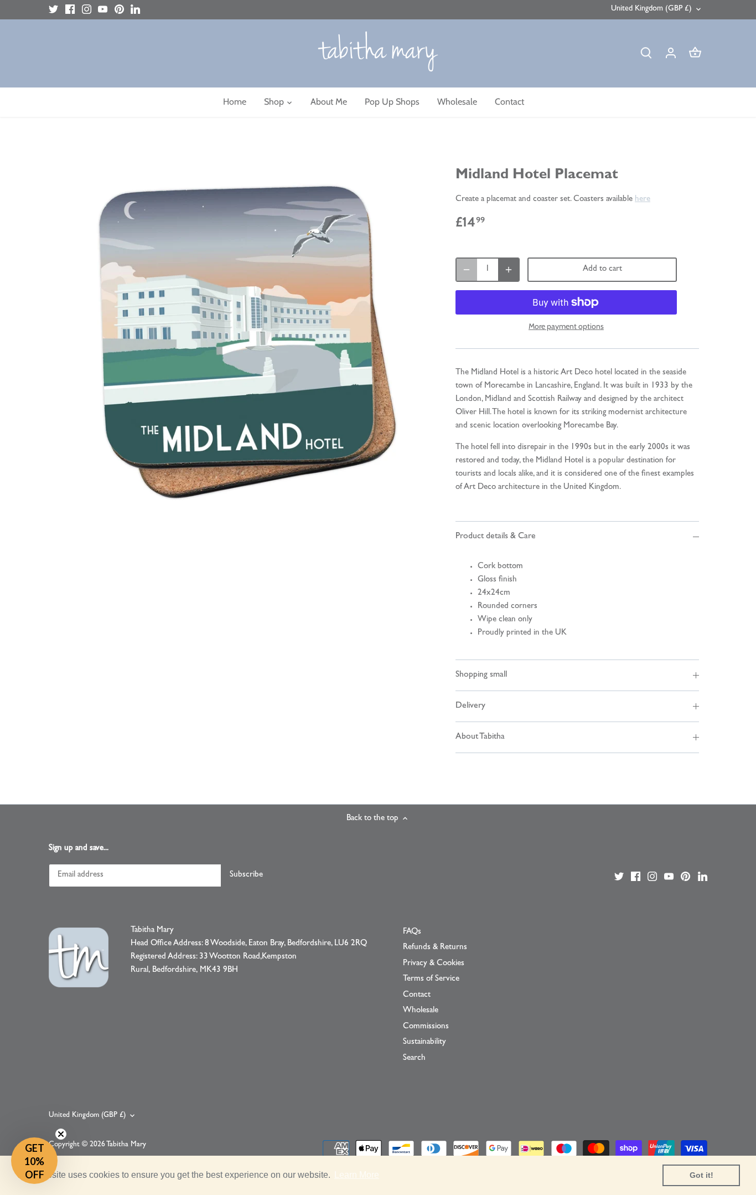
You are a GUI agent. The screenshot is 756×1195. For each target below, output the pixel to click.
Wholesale (420, 1011)
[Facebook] (70, 10)
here (642, 199)
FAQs (412, 932)
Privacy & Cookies (433, 964)
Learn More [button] (356, 1174)
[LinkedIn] (135, 10)
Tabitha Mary (126, 1144)
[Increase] (508, 269)
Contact (417, 995)
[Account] (671, 53)
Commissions (426, 1027)
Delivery (470, 706)
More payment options (566, 326)
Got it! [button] (701, 1175)
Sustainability (424, 1042)
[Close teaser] (60, 1134)
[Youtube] (102, 10)
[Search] (646, 53)
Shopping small (481, 675)
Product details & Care (495, 536)
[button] (34, 1160)
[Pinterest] (119, 10)
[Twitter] (53, 10)
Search (414, 1058)
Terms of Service (431, 979)
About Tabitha (480, 737)
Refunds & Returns (435, 948)
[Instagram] (86, 10)
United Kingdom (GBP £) (651, 9)
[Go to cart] (695, 53)
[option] (243, 340)
